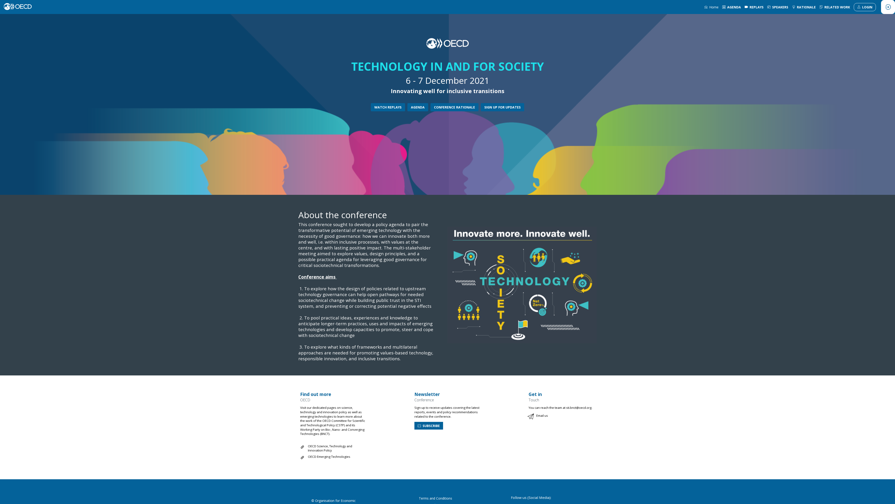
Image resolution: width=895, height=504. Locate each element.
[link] (711, 7)
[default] (804, 7)
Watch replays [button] (388, 107)
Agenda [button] (418, 107)
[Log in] (888, 7)
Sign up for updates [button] (502, 107)
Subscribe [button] (431, 426)
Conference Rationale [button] (454, 107)
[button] (865, 7)
